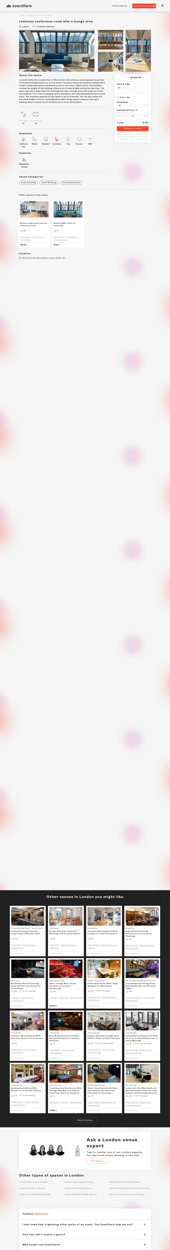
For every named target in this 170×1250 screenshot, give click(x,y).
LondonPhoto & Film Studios (125, 1182)
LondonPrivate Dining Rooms (35, 1194)
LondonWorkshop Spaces (78, 1188)
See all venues (85, 1120)
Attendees (122, 102)
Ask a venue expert (143, 6)
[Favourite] (44, 204)
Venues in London (43, 15)
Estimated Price (125, 110)
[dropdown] (162, 6)
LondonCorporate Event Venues (127, 1194)
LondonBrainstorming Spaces (80, 1194)
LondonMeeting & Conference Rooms (129, 1188)
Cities (30, 15)
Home (22, 15)
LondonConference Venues (79, 1182)
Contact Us (97, 1161)
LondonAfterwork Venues (33, 1182)
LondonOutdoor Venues (32, 1188)
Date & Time (123, 84)
